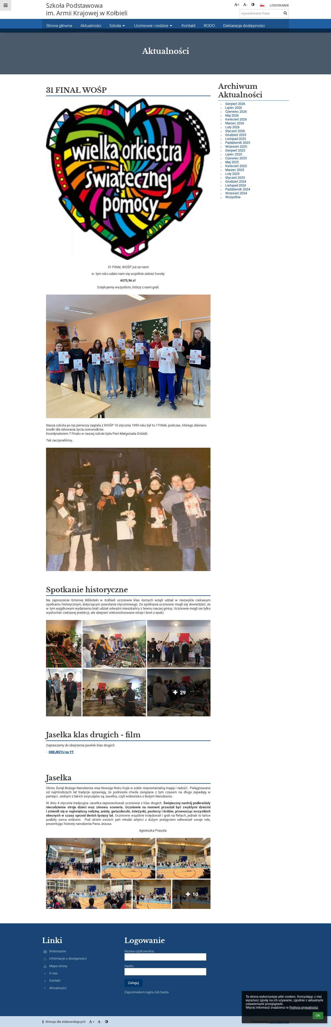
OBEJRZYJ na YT (61, 752)
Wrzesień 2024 (236, 193)
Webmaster (57, 951)
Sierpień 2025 (235, 150)
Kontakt (55, 980)
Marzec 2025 (234, 170)
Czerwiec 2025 (236, 158)
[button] (253, 4)
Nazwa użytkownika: (139, 951)
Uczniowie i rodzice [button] (151, 25)
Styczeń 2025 (235, 178)
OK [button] (318, 1015)
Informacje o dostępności (68, 958)
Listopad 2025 (235, 139)
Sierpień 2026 (235, 104)
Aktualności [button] (90, 25)
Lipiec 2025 (233, 154)
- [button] (246, 4)
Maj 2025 (232, 162)
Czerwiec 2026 (236, 111)
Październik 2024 (237, 189)
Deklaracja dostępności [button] (244, 25)
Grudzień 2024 (235, 181)
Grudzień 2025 (235, 135)
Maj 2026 (232, 115)
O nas (53, 973)
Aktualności (57, 988)
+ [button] (238, 4)
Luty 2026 (232, 127)
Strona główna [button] (59, 25)
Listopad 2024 (235, 185)
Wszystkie (232, 197)
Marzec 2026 (234, 123)
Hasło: (129, 966)
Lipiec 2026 (233, 108)
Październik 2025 (237, 143)
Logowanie (279, 5)
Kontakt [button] (188, 25)
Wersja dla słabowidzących (65, 1022)
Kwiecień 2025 (236, 166)
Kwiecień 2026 (236, 119)
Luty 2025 (232, 174)
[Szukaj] (285, 13)
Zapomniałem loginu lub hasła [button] (146, 992)
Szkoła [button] (115, 25)
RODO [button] (209, 25)
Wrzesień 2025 (236, 146)
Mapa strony (58, 966)
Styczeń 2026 (235, 131)
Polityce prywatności (303, 1007)
